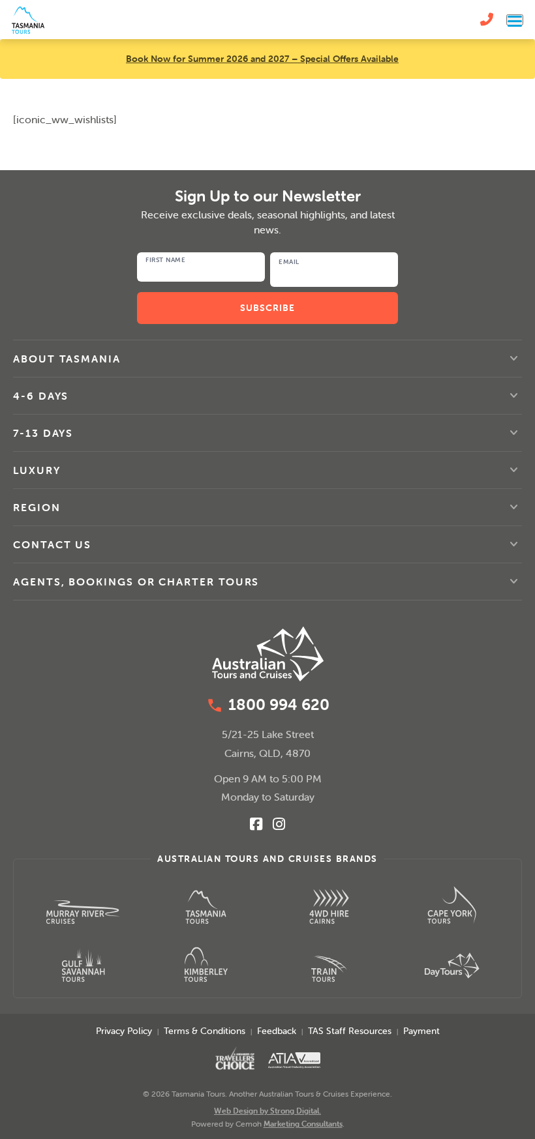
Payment (421, 1031)
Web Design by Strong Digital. (267, 1111)
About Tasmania (67, 358)
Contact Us (52, 544)
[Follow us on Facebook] (256, 824)
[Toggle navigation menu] (514, 19)
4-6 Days (41, 395)
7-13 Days (43, 432)
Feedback (276, 1031)
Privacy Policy (124, 1031)
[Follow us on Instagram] (279, 824)
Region (37, 507)
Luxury (37, 470)
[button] (267, 358)
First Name (165, 260)
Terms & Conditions (204, 1031)
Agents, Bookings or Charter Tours (136, 581)
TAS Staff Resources (349, 1031)
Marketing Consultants (303, 1124)
